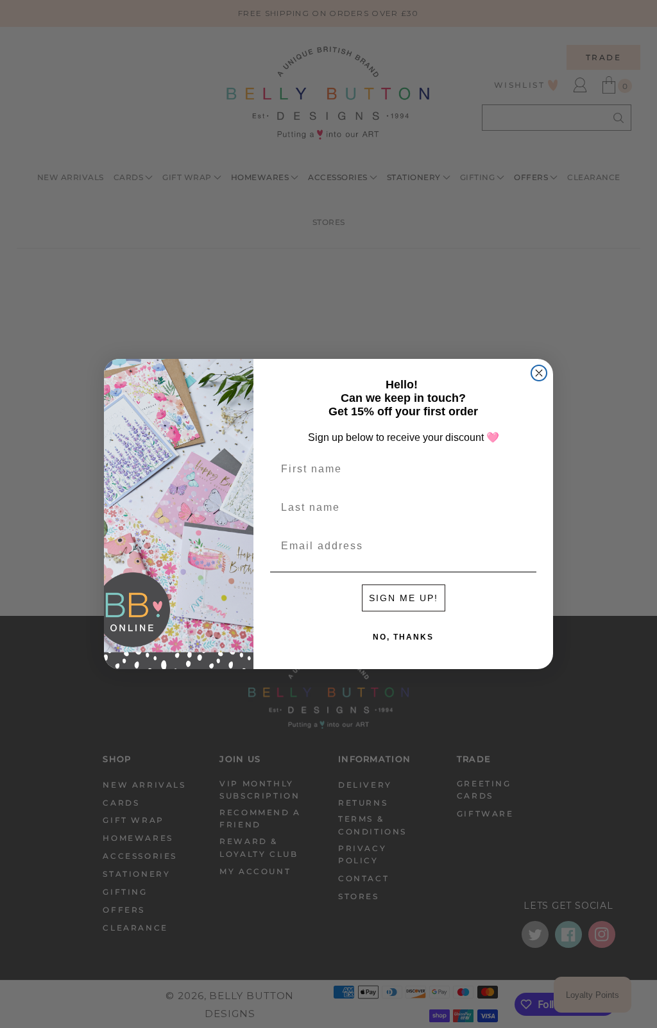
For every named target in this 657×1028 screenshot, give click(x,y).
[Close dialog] (539, 373)
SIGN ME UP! (403, 598)
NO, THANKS (403, 637)
